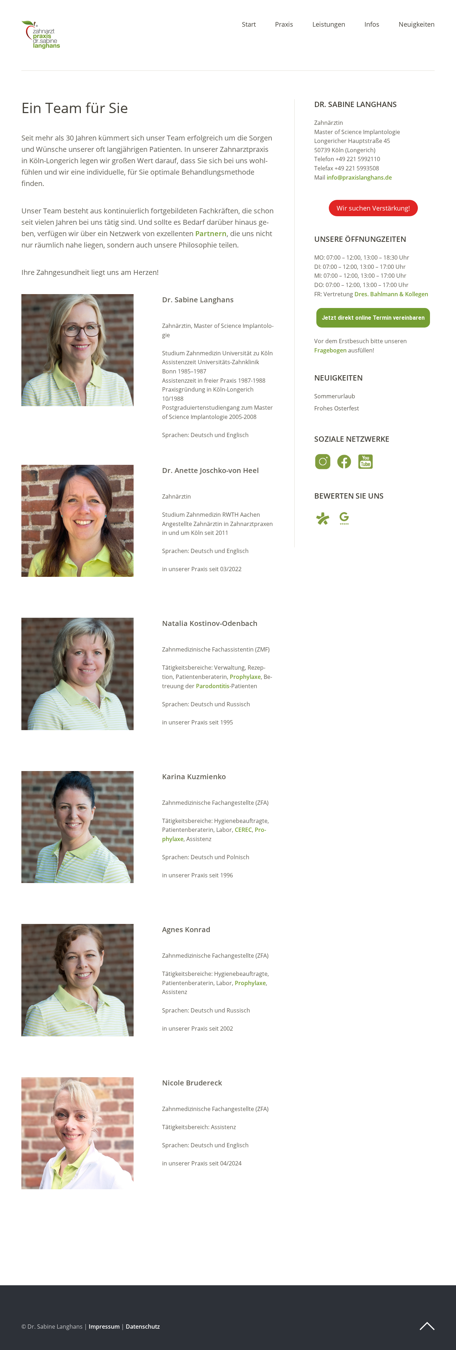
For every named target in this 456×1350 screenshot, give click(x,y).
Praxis (284, 24)
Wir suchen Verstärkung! (373, 208)
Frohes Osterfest (336, 408)
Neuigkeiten (417, 24)
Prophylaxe (245, 677)
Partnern (211, 233)
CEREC (243, 830)
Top (427, 1326)
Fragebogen (330, 350)
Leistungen (328, 24)
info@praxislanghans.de (359, 177)
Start (249, 24)
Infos (371, 24)
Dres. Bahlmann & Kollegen (391, 294)
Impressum (104, 1326)
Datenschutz (143, 1326)
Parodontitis (212, 686)
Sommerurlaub (334, 396)
